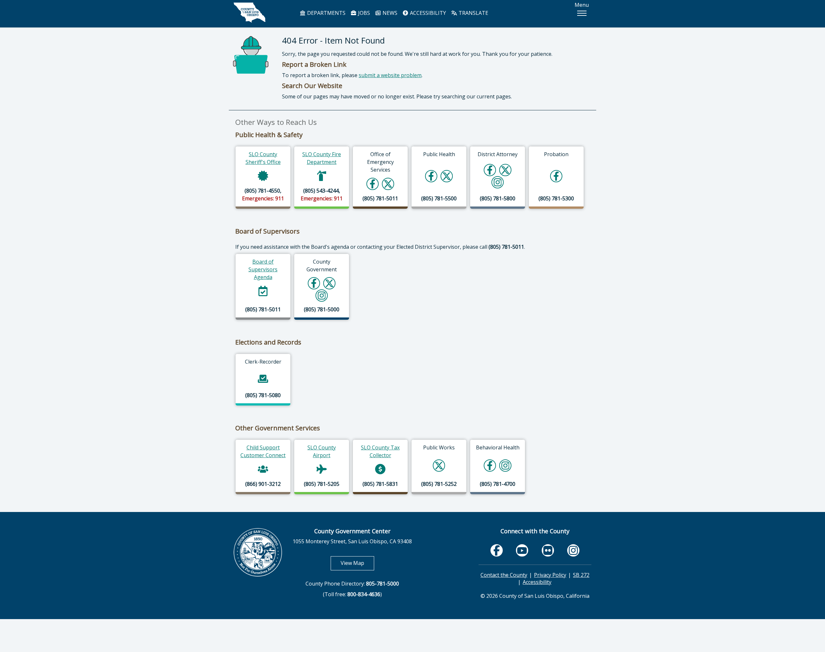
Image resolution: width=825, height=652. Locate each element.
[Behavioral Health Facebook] (490, 465)
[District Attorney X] (505, 170)
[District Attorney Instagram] (498, 182)
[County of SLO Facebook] (314, 283)
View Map (357, 563)
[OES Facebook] (372, 184)
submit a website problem (390, 75)
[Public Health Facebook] (431, 176)
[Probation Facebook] (556, 176)
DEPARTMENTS (325, 13)
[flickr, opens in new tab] (547, 550)
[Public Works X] (438, 465)
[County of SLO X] (329, 283)
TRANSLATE (472, 13)
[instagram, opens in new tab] (573, 550)
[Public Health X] (446, 176)
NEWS (389, 13)
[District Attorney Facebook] (490, 170)
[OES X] (388, 184)
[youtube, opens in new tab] (522, 550)
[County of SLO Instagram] (322, 295)
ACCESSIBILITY (427, 13)
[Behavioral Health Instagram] (505, 465)
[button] (582, 13)
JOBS (363, 13)
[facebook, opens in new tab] (496, 550)
